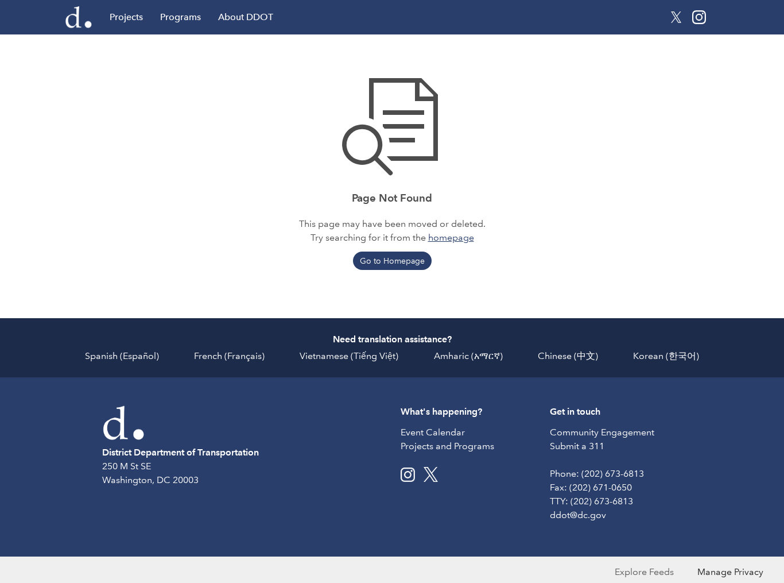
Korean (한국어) (666, 355)
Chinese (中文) (568, 355)
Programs (180, 16)
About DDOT (245, 16)
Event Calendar (433, 432)
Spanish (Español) (122, 355)
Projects (126, 16)
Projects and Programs (447, 446)
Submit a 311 (577, 446)
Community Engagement (602, 432)
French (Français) (229, 355)
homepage (451, 237)
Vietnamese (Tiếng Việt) (349, 355)
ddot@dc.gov (578, 514)
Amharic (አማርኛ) (468, 355)
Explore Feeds (644, 571)
